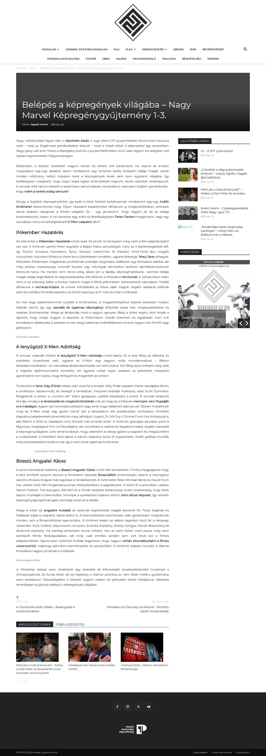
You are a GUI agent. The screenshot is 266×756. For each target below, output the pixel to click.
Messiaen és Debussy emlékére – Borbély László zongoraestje (138, 609)
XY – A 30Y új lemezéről (217, 151)
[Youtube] (149, 707)
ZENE (193, 49)
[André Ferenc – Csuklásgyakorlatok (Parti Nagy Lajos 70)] (188, 213)
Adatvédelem (200, 752)
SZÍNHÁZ (178, 49)
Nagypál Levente (39, 124)
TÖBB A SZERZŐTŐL (70, 624)
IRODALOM (49, 49)
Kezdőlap (21, 68)
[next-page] (24, 680)
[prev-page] (18, 680)
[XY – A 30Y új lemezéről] (188, 156)
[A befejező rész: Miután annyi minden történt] (92, 647)
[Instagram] (128, 707)
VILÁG (129, 49)
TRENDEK (213, 58)
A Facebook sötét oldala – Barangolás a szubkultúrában (45, 609)
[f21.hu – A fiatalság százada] (133, 22)
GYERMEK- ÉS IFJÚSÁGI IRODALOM (86, 49)
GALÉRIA (121, 58)
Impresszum (243, 752)
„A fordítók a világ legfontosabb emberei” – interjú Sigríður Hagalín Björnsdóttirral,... (224, 173)
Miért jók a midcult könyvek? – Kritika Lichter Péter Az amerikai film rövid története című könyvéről (39, 669)
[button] (245, 50)
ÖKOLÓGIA (169, 58)
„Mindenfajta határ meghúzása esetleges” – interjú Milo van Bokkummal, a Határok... (222, 230)
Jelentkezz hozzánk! (198, 318)
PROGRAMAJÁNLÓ (144, 58)
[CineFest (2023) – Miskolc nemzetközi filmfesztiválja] (145, 647)
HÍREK (106, 58)
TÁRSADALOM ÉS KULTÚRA (63, 58)
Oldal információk (222, 752)
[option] (214, 294)
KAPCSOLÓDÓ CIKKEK (34, 624)
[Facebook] (117, 707)
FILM (116, 49)
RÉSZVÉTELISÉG (191, 58)
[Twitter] (138, 707)
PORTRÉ (91, 58)
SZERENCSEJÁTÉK (153, 49)
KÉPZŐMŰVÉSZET (213, 49)
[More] (92, 597)
